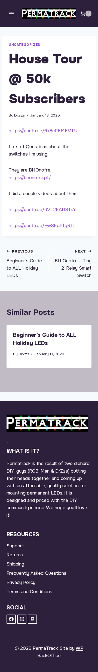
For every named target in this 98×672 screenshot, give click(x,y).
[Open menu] (12, 13)
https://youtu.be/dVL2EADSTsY (42, 209)
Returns (15, 555)
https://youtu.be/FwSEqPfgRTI (42, 225)
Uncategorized (25, 45)
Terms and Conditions (29, 592)
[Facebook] (11, 619)
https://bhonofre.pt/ (30, 177)
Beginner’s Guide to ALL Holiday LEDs (24, 263)
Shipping (15, 564)
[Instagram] (21, 619)
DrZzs (19, 115)
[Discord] (32, 619)
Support (15, 546)
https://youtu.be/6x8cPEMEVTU (43, 131)
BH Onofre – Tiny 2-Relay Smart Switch (73, 263)
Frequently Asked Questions (36, 573)
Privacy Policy (21, 582)
